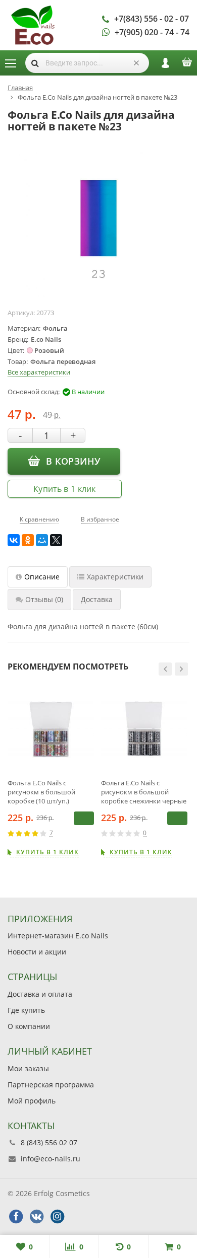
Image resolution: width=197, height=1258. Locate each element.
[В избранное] (90, 833)
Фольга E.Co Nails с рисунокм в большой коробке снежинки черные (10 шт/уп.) (143, 791)
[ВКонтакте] (14, 540)
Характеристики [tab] (115, 576)
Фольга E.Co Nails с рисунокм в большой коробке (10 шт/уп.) (41, 791)
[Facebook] (16, 1217)
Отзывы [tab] (44, 599)
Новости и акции (37, 951)
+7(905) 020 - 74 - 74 (152, 32)
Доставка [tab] (97, 599)
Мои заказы (28, 1068)
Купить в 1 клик (64, 488)
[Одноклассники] (28, 540)
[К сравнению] (75, 833)
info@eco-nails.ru (50, 1158)
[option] (50, 772)
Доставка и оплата (40, 994)
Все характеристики (39, 372)
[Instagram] (57, 1217)
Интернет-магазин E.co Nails (58, 935)
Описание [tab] (42, 576)
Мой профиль (32, 1100)
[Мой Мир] (42, 540)
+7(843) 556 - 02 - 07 (151, 18)
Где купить (26, 1010)
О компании (29, 1026)
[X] (56, 540)
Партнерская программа (51, 1084)
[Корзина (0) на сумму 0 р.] (187, 65)
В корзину (73, 461)
